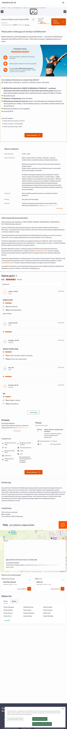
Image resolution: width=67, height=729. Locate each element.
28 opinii (27, 25)
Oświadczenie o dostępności (11, 728)
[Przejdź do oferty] (29, 588)
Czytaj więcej (59, 208)
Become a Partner (26, 728)
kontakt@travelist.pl (41, 251)
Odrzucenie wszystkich (39, 719)
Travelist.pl (3, 7)
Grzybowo (25, 7)
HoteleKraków (47, 607)
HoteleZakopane (8, 607)
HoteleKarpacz (48, 610)
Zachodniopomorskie (17, 7)
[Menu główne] (63, 2)
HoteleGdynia (27, 616)
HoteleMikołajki (48, 616)
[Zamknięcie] (63, 709)
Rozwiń (7, 620)
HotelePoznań (7, 613)
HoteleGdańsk (8, 610)
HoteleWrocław (28, 607)
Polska (9, 7)
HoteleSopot (27, 610)
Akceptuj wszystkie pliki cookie (42, 724)
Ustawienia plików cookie (15, 719)
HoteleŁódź (47, 613)
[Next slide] (65, 11)
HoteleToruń (7, 616)
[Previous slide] (2, 11)
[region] (33, 11)
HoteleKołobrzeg (28, 613)
